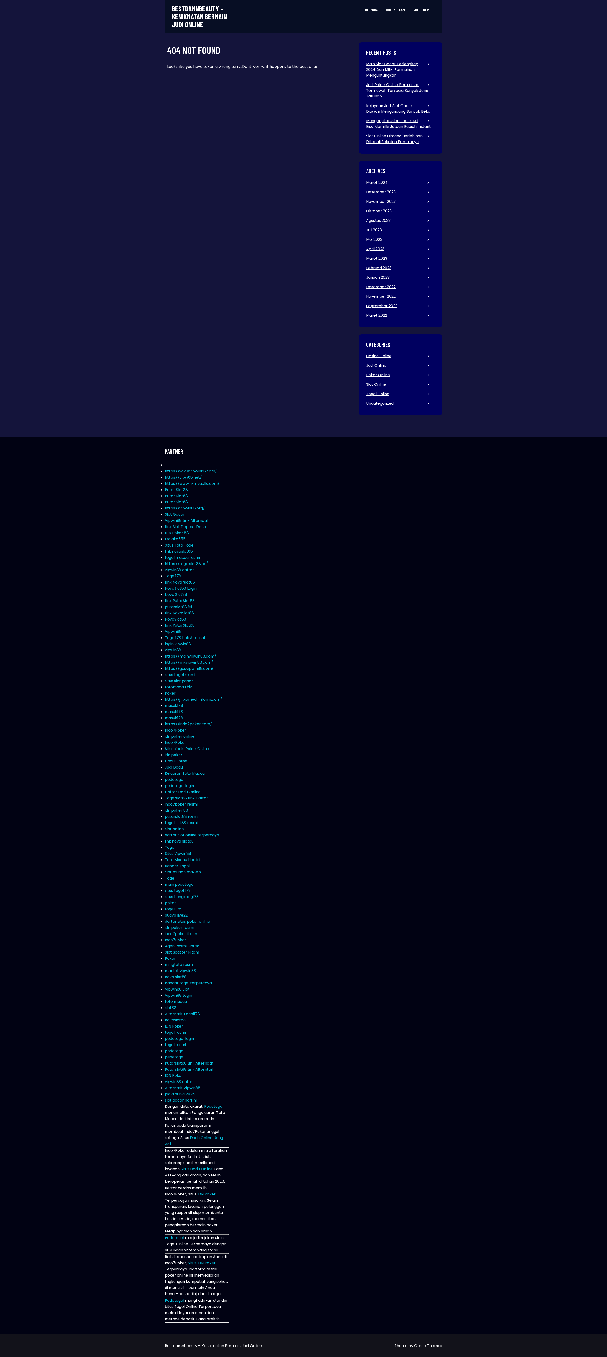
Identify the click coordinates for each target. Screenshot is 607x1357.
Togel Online (377, 394)
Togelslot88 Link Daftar (186, 798)
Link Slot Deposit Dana (185, 526)
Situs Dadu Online (197, 1169)
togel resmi (175, 1032)
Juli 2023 (374, 230)
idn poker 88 (176, 810)
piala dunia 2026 (180, 1094)
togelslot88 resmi (181, 822)
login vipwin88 (178, 644)
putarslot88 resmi (181, 816)
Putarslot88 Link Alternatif (189, 1063)
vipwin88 (173, 650)
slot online (174, 829)
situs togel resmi (180, 674)
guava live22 (176, 915)
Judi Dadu (174, 767)
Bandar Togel (177, 866)
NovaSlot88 (175, 619)
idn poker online (179, 736)
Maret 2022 (376, 315)
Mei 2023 (374, 239)
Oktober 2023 (379, 211)
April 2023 (375, 249)
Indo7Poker (175, 730)
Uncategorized (380, 403)
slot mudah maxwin (183, 872)
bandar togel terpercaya (188, 983)
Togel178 (173, 576)
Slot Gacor (175, 514)
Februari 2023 (378, 268)
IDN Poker (174, 1026)
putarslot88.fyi (178, 607)
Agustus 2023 (378, 220)
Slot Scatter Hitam (182, 952)
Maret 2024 (377, 182)
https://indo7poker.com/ (188, 724)
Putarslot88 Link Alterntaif (189, 1069)
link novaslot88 (179, 551)
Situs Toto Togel (179, 545)
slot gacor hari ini (181, 1100)
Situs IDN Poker (202, 1263)
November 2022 (381, 296)
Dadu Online (176, 761)
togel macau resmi (182, 557)
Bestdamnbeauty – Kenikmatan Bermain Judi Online (199, 16)
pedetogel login (179, 785)
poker (170, 903)
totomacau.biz (178, 687)
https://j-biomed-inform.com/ (193, 699)
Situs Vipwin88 (178, 853)
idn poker (173, 755)
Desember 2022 (381, 287)
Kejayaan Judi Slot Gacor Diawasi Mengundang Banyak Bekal (398, 108)
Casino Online (378, 356)
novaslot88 (175, 1020)
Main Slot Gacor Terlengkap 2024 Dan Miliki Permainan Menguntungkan (392, 69)
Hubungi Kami (396, 10)
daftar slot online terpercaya (192, 835)
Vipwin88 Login (178, 995)
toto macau (176, 1001)
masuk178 (174, 705)
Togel (170, 847)
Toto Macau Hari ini (182, 859)
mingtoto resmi (179, 964)
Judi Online (422, 10)
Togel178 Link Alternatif (186, 637)
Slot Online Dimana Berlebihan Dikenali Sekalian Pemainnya (394, 138)
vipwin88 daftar (179, 570)
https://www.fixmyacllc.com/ (192, 483)
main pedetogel (179, 884)
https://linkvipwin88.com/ (189, 662)
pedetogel (174, 779)
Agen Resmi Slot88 (182, 946)
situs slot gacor (179, 681)
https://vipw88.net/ (183, 477)
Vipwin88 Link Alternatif (186, 520)
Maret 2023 (376, 258)
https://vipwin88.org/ (185, 508)
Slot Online (376, 384)
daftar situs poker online (187, 921)
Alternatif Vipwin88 (182, 1088)
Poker (170, 693)
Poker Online (378, 375)
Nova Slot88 (176, 594)
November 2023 (381, 201)
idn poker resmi (179, 927)
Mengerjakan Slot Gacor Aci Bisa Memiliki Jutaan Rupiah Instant (398, 123)
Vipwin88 (173, 631)
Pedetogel (213, 1106)
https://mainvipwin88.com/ (190, 656)
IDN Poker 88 (177, 533)
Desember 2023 (381, 192)
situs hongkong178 (182, 896)
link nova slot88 (179, 841)
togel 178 (173, 909)
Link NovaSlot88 (179, 613)
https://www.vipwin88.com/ (191, 471)
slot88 (170, 1007)
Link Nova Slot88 (180, 582)
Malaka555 (175, 539)
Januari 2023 (378, 277)
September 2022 (381, 306)
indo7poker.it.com (181, 933)
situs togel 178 (178, 890)
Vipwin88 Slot (177, 989)
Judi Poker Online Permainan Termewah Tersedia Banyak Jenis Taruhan (397, 90)
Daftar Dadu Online (183, 792)
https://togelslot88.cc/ (186, 563)
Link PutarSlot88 (180, 600)
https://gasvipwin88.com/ (189, 668)
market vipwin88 (180, 970)
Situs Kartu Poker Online (187, 748)
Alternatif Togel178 (182, 1014)
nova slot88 (176, 977)
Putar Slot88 (176, 489)
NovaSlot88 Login (181, 588)
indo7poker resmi (181, 804)
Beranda (371, 10)
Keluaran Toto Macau (185, 773)
